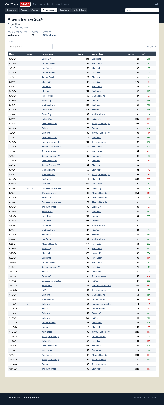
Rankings (11, 10)
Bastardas (96, 128)
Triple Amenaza (99, 141)
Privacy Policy (31, 397)
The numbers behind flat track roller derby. (51, 4)
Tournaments (49, 10)
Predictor (64, 10)
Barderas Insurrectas (51, 141)
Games (34, 10)
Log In (156, 4)
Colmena (46, 128)
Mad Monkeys (98, 95)
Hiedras (45, 91)
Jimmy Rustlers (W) (101, 123)
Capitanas (96, 58)
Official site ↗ (50, 35)
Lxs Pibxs (96, 72)
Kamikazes (97, 63)
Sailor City (46, 58)
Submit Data (79, 10)
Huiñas (45, 271)
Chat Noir (96, 67)
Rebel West (47, 95)
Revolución (97, 243)
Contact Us (14, 397)
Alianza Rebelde (49, 123)
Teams (24, 10)
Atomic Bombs (49, 63)
